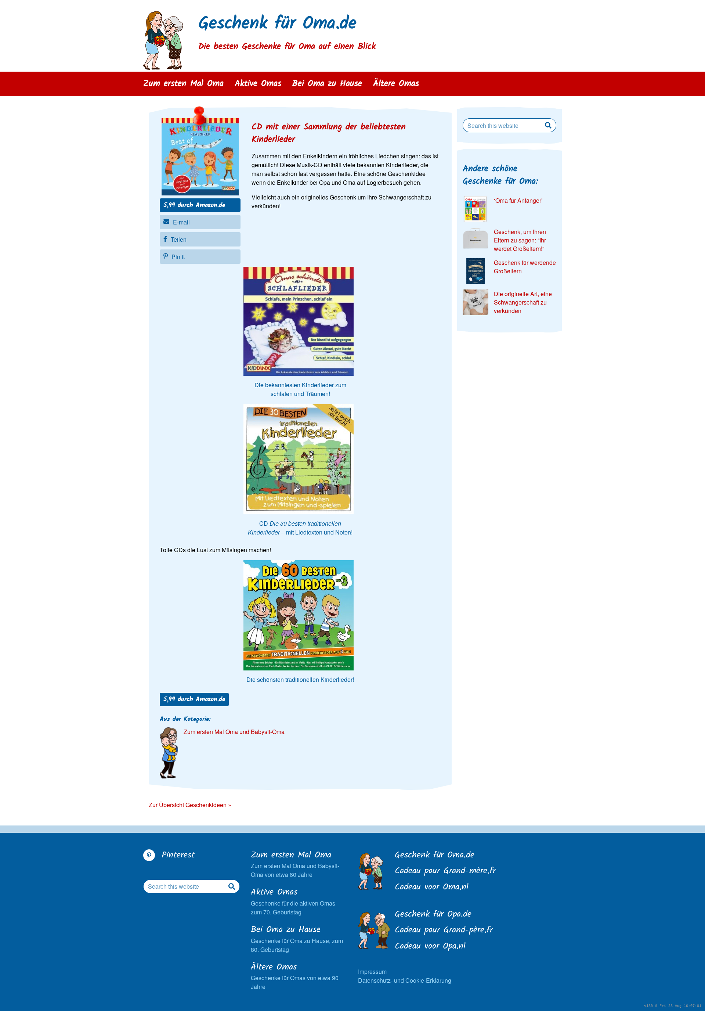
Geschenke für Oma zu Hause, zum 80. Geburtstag (297, 939)
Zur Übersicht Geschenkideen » (190, 804)
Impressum (372, 971)
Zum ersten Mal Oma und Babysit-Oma (234, 731)
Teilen (179, 239)
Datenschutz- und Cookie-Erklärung (404, 980)
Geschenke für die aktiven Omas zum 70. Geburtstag (293, 901)
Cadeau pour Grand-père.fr (444, 930)
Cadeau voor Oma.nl (432, 887)
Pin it (178, 256)
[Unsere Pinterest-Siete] (149, 855)
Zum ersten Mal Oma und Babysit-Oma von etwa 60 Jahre (295, 864)
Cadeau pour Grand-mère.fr (445, 871)
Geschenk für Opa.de (433, 915)
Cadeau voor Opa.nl (430, 946)
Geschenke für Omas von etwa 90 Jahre (295, 976)
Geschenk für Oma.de (277, 24)
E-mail (181, 222)
